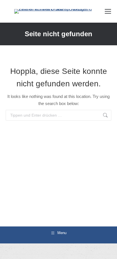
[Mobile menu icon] (108, 11)
